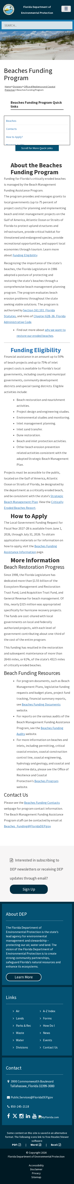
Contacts (11, 129)
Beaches (11, 121)
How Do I (49, 1025)
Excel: (55, 1144)
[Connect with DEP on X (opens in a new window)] (15, 1115)
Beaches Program (46, 781)
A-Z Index (49, 1011)
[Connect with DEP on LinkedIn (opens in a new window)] (28, 1115)
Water (20, 1040)
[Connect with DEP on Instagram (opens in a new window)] (22, 1115)
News (46, 1033)
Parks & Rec (23, 1025)
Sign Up (29, 889)
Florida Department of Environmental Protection (36, 1156)
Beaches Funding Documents (41, 704)
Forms (47, 1018)
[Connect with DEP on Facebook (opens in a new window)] (9, 1115)
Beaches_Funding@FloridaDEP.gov (27, 826)
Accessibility (36, 1165)
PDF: (15, 1144)
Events (47, 1040)
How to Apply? (14, 137)
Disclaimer (36, 1169)
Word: (35, 1144)
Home (8, 86)
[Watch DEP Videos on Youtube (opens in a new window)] (35, 1115)
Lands (20, 1018)
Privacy (36, 1173)
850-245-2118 (20, 1106)
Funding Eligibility (25, 255)
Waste (20, 1033)
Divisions (17, 86)
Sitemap (36, 1177)
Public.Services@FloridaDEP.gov (32, 1097)
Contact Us (50, 1047)
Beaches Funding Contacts (42, 803)
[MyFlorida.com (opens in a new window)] (49, 1115)
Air (18, 1011)
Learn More (24, 977)
